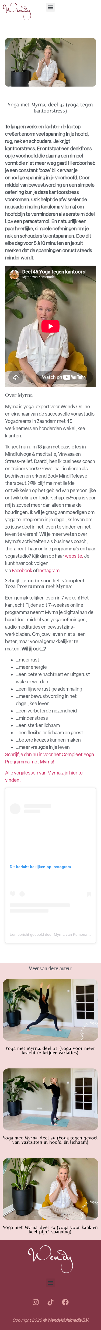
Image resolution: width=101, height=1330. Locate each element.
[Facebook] (65, 1302)
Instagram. (49, 571)
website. (74, 556)
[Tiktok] (50, 1302)
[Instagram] (36, 1302)
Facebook (22, 571)
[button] (50, 7)
